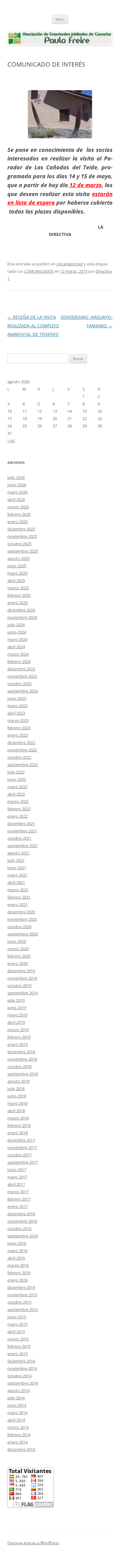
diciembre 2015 (21, 1287)
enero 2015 (17, 1353)
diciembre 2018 (21, 1052)
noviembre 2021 (22, 831)
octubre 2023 (19, 683)
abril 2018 (16, 1110)
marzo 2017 (18, 1191)
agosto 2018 (18, 1081)
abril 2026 (16, 499)
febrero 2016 (18, 1272)
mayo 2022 (17, 786)
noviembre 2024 (22, 617)
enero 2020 (17, 963)
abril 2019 (16, 1022)
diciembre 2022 (21, 742)
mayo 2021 (17, 875)
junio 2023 (16, 698)
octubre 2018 (19, 1066)
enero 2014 (17, 1442)
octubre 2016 (19, 1228)
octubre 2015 (19, 1302)
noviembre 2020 (22, 919)
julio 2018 (16, 1088)
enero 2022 (17, 816)
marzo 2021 (18, 890)
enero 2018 (17, 1133)
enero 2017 (17, 1206)
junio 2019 (16, 1007)
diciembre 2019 (21, 971)
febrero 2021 (18, 897)
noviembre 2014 (22, 1368)
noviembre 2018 (22, 1059)
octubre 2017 (19, 1155)
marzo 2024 (18, 654)
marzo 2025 (18, 588)
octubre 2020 (19, 926)
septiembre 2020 (22, 934)
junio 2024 (16, 632)
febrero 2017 (18, 1199)
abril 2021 (16, 882)
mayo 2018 (17, 1103)
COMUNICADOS (39, 271)
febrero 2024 (18, 661)
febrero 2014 (18, 1434)
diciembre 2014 (21, 1361)
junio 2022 (16, 779)
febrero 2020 (18, 956)
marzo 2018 (18, 1118)
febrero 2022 (18, 809)
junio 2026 (16, 485)
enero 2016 (17, 1280)
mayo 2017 (17, 1177)
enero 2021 (17, 904)
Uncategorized (69, 264)
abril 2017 (16, 1184)
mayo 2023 (17, 705)
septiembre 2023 (22, 691)
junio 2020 (16, 941)
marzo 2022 (18, 801)
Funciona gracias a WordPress (33, 1542)
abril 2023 (16, 713)
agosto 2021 (18, 853)
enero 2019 (17, 1044)
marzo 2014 (18, 1427)
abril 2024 (16, 647)
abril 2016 (16, 1258)
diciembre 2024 (21, 610)
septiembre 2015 (22, 1309)
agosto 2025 (18, 558)
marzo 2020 (18, 948)
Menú (60, 19)
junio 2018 (16, 1096)
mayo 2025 (17, 573)
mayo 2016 (17, 1250)
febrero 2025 (18, 595)
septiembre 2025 (22, 551)
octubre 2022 (19, 757)
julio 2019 (16, 1000)
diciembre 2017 (21, 1140)
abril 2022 (16, 794)
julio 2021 (16, 860)
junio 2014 (16, 1405)
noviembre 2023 (22, 676)
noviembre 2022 (22, 750)
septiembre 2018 (22, 1074)
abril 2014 (16, 1420)
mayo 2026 (17, 492)
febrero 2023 (18, 728)
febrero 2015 (18, 1346)
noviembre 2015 (22, 1295)
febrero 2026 (18, 514)
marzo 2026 (18, 507)
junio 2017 (16, 1169)
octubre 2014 (19, 1376)
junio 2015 (16, 1317)
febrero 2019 (18, 1037)
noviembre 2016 (22, 1221)
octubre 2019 (19, 985)
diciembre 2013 (21, 1449)
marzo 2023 (18, 720)
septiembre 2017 (22, 1162)
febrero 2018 (18, 1125)
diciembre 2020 (21, 912)
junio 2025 (16, 566)
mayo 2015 (17, 1324)
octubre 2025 (19, 543)
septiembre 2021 (22, 845)
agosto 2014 (18, 1390)
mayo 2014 (17, 1412)
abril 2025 (16, 580)
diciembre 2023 (21, 669)
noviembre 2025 (22, 536)
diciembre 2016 (21, 1214)
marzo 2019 (18, 1029)
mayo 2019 (17, 1015)
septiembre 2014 (22, 1383)
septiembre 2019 (22, 993)
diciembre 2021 (21, 823)
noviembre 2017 (22, 1147)
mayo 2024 (17, 639)
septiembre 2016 (22, 1236)
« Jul (10, 440)
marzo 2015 (18, 1339)
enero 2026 (17, 521)
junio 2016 (16, 1243)
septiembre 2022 (22, 764)
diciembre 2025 (21, 529)
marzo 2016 (18, 1265)
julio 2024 (16, 624)
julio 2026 (16, 477)
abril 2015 (16, 1331)
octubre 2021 (19, 838)
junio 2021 (16, 867)
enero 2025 (17, 602)
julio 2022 (16, 772)
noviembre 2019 (22, 978)
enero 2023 (17, 735)
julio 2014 (16, 1398)
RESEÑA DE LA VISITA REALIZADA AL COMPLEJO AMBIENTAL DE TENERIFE (33, 325)
